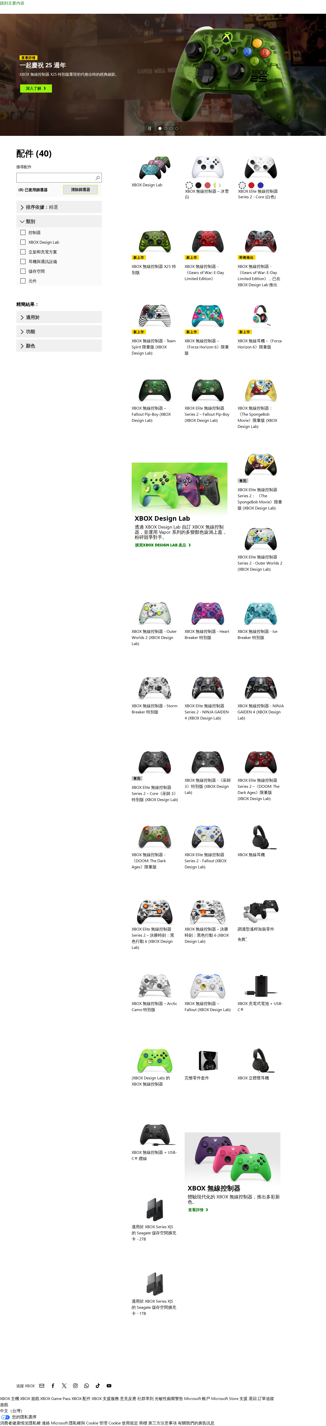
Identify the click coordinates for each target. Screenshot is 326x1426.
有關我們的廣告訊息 (196, 1422)
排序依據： (42, 207)
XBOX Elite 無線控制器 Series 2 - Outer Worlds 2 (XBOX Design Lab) (260, 563)
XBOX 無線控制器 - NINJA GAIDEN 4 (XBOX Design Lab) (261, 712)
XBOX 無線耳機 (251, 854)
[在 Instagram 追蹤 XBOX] (75, 1386)
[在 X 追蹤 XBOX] (64, 1386)
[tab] (160, 128)
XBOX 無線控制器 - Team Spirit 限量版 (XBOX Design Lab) (154, 347)
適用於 (33, 317)
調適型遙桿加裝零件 (256, 929)
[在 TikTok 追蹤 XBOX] (98, 1386)
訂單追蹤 (266, 1398)
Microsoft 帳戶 (197, 1398)
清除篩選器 (80, 189)
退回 (253, 1398)
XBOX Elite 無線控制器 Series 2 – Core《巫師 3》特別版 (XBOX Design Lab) (155, 793)
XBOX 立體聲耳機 (253, 1077)
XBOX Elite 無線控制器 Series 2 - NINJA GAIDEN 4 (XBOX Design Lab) (207, 712)
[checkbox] (29, 232)
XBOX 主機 (9, 1398)
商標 (143, 1422)
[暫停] (149, 128)
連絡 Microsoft (55, 1422)
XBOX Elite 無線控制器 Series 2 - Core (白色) (258, 193)
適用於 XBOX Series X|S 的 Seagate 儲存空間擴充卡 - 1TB (154, 1307)
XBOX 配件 (81, 1398)
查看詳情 (195, 1209)
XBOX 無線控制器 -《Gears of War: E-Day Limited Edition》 (204, 272)
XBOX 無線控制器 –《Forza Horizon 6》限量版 (207, 347)
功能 (30, 331)
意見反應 (128, 1398)
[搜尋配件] (97, 177)
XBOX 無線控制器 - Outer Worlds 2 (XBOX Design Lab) (154, 637)
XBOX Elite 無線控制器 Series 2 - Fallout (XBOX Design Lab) (205, 860)
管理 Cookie (110, 1422)
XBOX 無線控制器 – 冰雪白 (207, 193)
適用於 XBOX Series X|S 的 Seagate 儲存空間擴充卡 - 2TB (154, 1232)
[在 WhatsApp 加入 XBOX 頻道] (87, 1386)
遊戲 (4, 1404)
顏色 (30, 346)
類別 (30, 221)
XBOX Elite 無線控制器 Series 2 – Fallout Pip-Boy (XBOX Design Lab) (207, 414)
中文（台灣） (12, 1410)
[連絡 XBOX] (42, 1386)
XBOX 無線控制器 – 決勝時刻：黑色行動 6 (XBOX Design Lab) (207, 935)
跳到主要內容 (12, 3)
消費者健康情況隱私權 (20, 1422)
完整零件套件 (197, 1077)
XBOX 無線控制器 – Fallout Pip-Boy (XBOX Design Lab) (151, 414)
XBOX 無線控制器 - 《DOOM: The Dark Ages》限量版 (149, 860)
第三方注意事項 (162, 1422)
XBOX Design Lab (147, 184)
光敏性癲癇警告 (169, 1398)
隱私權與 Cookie (83, 1422)
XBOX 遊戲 (29, 1398)
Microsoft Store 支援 (229, 1398)
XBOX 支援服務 (105, 1398)
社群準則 (145, 1398)
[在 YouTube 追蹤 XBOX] (109, 1386)
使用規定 (130, 1422)
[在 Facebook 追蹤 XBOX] (53, 1386)
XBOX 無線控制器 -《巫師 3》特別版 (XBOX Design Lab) (208, 786)
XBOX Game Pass (55, 1398)
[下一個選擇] (219, 185)
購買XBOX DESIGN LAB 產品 (160, 544)
